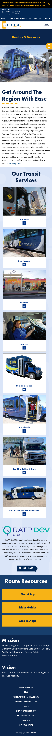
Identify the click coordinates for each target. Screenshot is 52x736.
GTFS (26, 706)
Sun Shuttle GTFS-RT (26, 715)
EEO (26, 692)
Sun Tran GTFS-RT (26, 711)
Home (3, 18)
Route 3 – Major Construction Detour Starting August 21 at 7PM (24, 2)
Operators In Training (26, 696)
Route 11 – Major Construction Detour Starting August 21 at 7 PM (23, 5)
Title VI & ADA (26, 687)
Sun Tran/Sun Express (20, 18)
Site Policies (26, 725)
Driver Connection (26, 701)
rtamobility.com (13, 163)
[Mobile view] (49, 46)
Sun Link (38, 18)
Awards (26, 720)
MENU (46, 24)
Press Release (26, 568)
